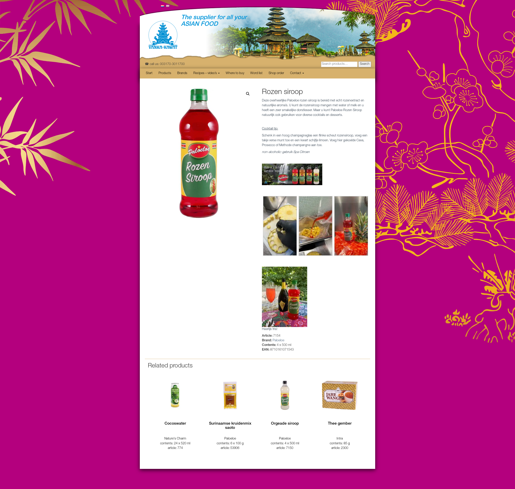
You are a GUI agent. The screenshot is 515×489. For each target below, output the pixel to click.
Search (365, 64)
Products (165, 73)
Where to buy (235, 73)
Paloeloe (278, 340)
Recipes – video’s (205, 73)
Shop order (276, 73)
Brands (182, 73)
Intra (340, 439)
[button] (247, 93)
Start (149, 73)
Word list (256, 73)
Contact (296, 73)
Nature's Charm (175, 439)
